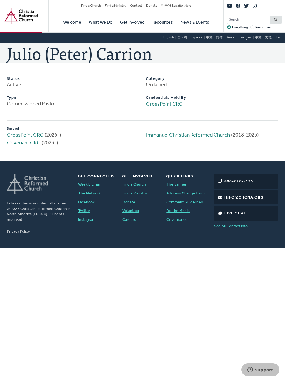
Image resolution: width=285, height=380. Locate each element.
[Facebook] (237, 6)
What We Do (100, 22)
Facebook (86, 202)
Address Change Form (185, 193)
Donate (151, 6)
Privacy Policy (18, 232)
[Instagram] (254, 6)
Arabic (231, 37)
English (168, 37)
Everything (240, 27)
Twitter (84, 211)
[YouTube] (229, 6)
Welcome (72, 22)
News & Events (194, 22)
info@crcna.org (244, 198)
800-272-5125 (238, 181)
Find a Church (91, 6)
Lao (278, 37)
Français (246, 37)
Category (155, 79)
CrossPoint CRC (164, 104)
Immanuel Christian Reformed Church (188, 135)
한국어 (182, 37)
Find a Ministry (115, 6)
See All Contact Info (231, 226)
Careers (129, 220)
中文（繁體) (263, 37)
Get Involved (132, 22)
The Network (89, 193)
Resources (162, 22)
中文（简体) (214, 37)
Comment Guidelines (184, 202)
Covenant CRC (23, 143)
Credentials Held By (166, 98)
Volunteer (130, 211)
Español (197, 37)
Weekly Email (89, 184)
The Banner (176, 184)
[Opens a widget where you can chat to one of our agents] (260, 370)
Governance (177, 220)
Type (11, 98)
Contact (136, 6)
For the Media (178, 211)
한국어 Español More (176, 6)
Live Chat (235, 213)
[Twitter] (246, 6)
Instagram (86, 220)
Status (13, 79)
